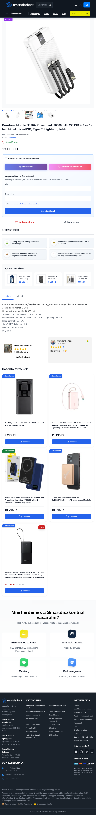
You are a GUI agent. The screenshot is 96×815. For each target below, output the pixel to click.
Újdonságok (35, 14)
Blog (64, 14)
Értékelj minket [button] (23, 357)
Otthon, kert (53, 735)
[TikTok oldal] (87, 751)
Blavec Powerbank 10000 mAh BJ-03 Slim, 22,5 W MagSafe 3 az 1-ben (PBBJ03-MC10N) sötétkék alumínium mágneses (24, 500)
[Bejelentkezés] (80, 4)
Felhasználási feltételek (83, 719)
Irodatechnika (54, 724)
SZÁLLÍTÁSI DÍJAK (80, 14)
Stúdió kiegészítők (56, 731)
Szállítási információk (82, 709)
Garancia (77, 733)
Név (6, 184)
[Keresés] (50, 5)
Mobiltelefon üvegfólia (57, 705)
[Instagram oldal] (81, 751)
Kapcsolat (78, 723)
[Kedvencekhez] (42, 415)
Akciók (46, 14)
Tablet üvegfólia (32, 718)
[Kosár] (87, 4)
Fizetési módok (80, 712)
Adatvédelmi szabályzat (83, 716)
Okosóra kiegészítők (57, 711)
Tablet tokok (53, 715)
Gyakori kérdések (81, 730)
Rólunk (77, 705)
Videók (20, 296)
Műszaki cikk (31, 728)
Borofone (12, 138)
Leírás (7, 296)
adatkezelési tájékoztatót (28, 204)
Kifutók (55, 14)
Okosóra (52, 728)
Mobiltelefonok (32, 731)
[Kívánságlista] (76, 4)
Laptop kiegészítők (33, 715)
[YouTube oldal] (92, 751)
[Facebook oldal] (76, 751)
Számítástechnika (33, 724)
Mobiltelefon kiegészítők (35, 711)
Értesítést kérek (48, 211)
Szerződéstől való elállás (84, 737)
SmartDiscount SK (81, 740)
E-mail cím (9, 194)
